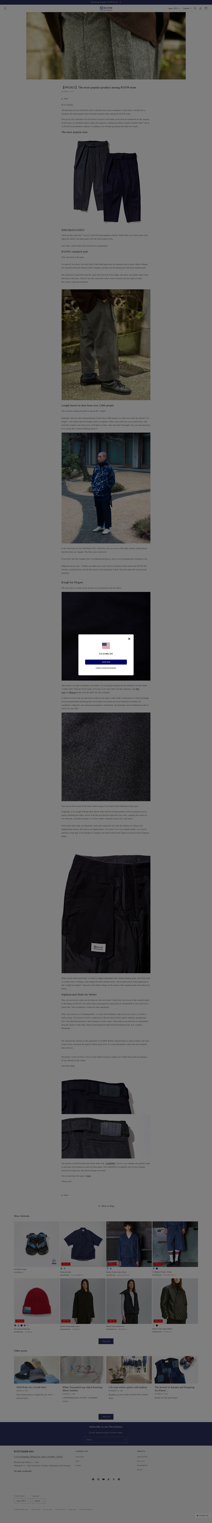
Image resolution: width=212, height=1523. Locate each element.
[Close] (129, 639)
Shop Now (106, 662)
